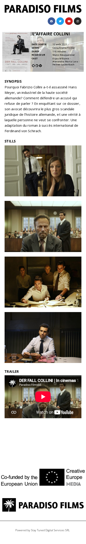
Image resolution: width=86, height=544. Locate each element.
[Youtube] (69, 21)
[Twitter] (60, 21)
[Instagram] (77, 21)
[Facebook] (51, 21)
